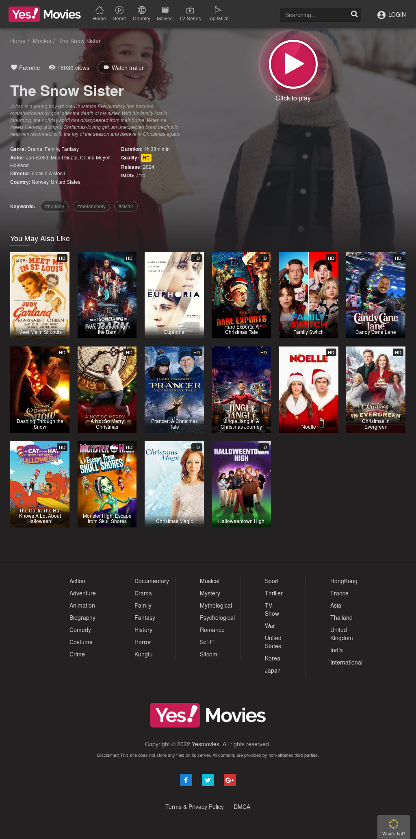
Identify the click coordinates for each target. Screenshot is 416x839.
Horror (142, 642)
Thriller (274, 593)
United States (65, 181)
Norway (40, 181)
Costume (81, 642)
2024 (148, 166)
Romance (212, 629)
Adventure (82, 593)
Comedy (80, 629)
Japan (273, 670)
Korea (272, 658)
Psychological (217, 617)
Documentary (151, 581)
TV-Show (272, 609)
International (346, 662)
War (270, 625)
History (143, 629)
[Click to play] (293, 64)
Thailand (341, 617)
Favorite (28, 67)
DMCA (242, 806)
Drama (34, 148)
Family (52, 148)
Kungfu (143, 654)
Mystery (210, 593)
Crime (77, 654)
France (339, 593)
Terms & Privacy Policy (194, 806)
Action (77, 581)
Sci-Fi (207, 642)
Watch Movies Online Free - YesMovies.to (44, 14)
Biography (82, 617)
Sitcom (208, 654)
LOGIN (396, 14)
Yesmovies (205, 744)
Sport (272, 581)
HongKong (344, 581)
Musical (209, 581)
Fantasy (70, 148)
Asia (335, 605)
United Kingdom (341, 633)
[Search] (354, 15)
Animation (82, 605)
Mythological (216, 605)
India (336, 650)
